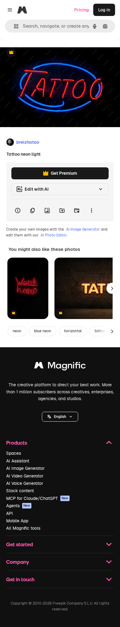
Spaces (13, 453)
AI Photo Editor (53, 235)
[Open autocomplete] (13, 26)
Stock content (20, 490)
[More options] (91, 210)
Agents (18, 505)
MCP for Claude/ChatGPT (37, 498)
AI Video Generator (24, 476)
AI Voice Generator (24, 483)
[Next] (112, 288)
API (9, 513)
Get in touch (20, 579)
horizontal (73, 331)
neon (17, 331)
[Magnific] (60, 367)
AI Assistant (17, 461)
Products (16, 442)
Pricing (81, 10)
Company (17, 562)
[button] (60, 417)
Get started (19, 544)
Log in (104, 10)
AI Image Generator (83, 229)
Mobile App (17, 521)
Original (39, 53)
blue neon (42, 331)
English (60, 416)
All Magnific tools (23, 528)
